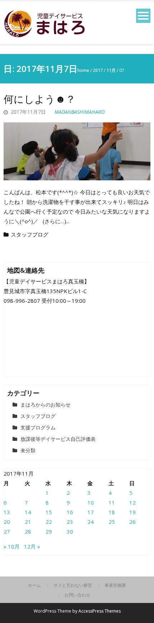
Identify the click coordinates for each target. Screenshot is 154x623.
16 (70, 512)
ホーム (34, 585)
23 (70, 521)
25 (112, 521)
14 (28, 512)
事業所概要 (115, 585)
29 (48, 531)
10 (90, 502)
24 (90, 521)
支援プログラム (38, 427)
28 (28, 531)
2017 (98, 70)
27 (7, 531)
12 (132, 502)
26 (132, 521)
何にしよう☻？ (40, 99)
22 (48, 521)
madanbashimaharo (79, 111)
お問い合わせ (77, 595)
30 (70, 531)
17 (90, 512)
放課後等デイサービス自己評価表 (58, 438)
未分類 (27, 450)
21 (28, 521)
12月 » (32, 546)
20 (7, 521)
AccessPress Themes (99, 611)
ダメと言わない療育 (72, 585)
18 (112, 512)
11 (112, 502)
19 (132, 512)
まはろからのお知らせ (45, 404)
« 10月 (12, 546)
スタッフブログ (29, 234)
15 (48, 512)
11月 (111, 70)
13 (7, 512)
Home (83, 70)
